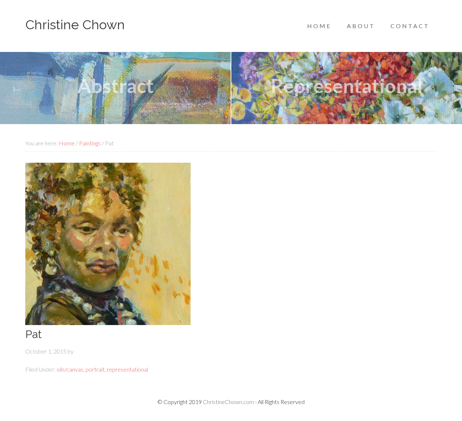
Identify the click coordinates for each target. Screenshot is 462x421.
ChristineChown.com (228, 401)
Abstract (115, 85)
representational (127, 369)
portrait (95, 369)
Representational (347, 85)
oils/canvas (70, 369)
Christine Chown (75, 24)
